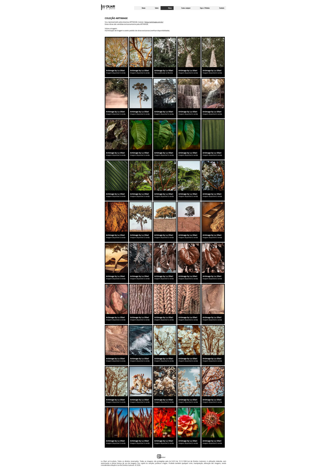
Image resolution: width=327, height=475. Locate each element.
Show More (165, 450)
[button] (116, 57)
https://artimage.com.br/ (153, 22)
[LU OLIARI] (159, 456)
